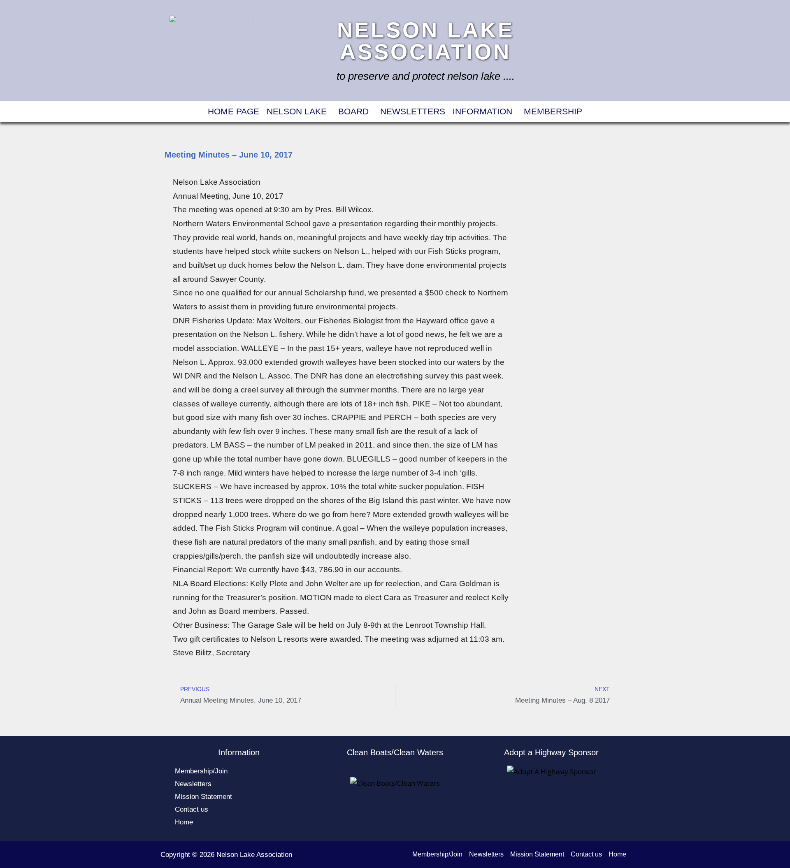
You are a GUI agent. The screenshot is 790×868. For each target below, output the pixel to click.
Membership (553, 111)
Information (482, 111)
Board (353, 111)
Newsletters (412, 111)
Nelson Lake (297, 111)
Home (184, 822)
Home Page (233, 111)
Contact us (191, 809)
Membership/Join (201, 771)
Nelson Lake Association (425, 41)
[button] (299, 111)
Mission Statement (203, 797)
